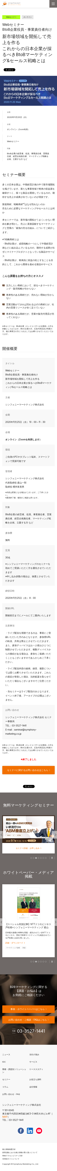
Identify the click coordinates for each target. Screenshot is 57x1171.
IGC (13, 1061)
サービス (33, 1062)
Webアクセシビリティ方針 (12, 1156)
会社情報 (33, 1087)
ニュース (6, 1054)
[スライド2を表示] (33, 858)
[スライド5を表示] (41, 858)
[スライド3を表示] (36, 858)
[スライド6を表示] (43, 858)
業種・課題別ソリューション (14, 1070)
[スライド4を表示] (38, 858)
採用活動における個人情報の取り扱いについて (19, 1152)
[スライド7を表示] (46, 858)
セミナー (6, 1079)
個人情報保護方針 (9, 1149)
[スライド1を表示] (31, 858)
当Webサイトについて (10, 1159)
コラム (5, 1087)
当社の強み (34, 1054)
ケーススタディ (36, 1069)
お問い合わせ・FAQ (11, 1094)
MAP (4, 1116)
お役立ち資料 (35, 1079)
